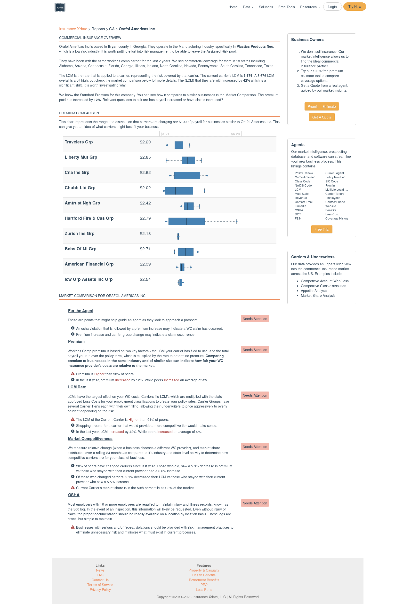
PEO (204, 584)
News (100, 570)
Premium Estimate (322, 106)
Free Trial (321, 229)
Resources (309, 6)
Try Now (354, 6)
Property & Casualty (204, 570)
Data (247, 6)
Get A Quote (321, 117)
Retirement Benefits (204, 579)
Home (233, 6)
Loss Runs (204, 589)
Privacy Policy (100, 589)
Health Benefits (204, 575)
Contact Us (100, 579)
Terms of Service (100, 584)
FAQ (100, 575)
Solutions (266, 6)
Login (332, 6)
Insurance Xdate (73, 28)
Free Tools (286, 6)
